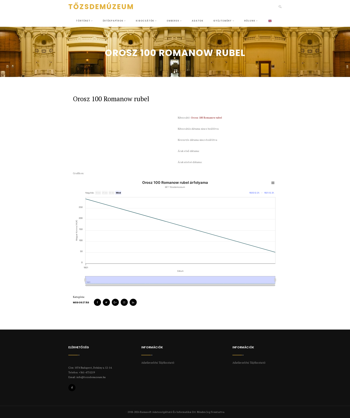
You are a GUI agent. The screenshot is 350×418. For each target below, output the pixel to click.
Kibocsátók (145, 20)
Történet (83, 20)
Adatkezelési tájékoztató (157, 362)
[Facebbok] (71, 387)
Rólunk (250, 20)
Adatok (197, 20)
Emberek (173, 20)
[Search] (280, 7)
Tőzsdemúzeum (101, 6)
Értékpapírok (113, 20)
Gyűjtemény (223, 20)
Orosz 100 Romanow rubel (206, 117)
